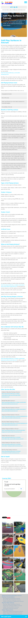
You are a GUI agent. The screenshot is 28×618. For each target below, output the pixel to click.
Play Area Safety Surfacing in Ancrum (11, 604)
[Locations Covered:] (1, 2)
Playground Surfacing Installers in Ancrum (12, 605)
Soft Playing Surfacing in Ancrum (10, 608)
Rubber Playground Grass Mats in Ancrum (12, 612)
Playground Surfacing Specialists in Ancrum (12, 595)
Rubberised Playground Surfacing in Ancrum (13, 611)
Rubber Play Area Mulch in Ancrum (11, 607)
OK (21, 488)
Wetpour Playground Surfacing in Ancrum (12, 614)
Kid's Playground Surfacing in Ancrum (11, 598)
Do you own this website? (9, 488)
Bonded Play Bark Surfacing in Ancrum (12, 599)
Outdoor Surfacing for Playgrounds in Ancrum (13, 601)
